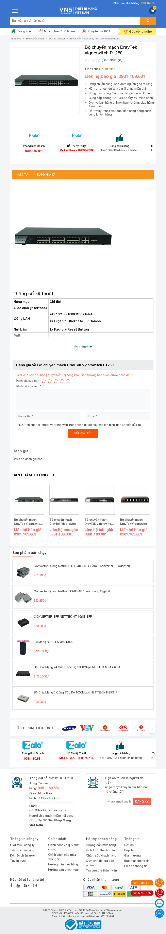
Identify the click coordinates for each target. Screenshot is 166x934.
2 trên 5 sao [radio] (49, 380)
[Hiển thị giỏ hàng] (152, 13)
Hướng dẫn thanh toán (63, 869)
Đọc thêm (81, 347)
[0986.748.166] (159, 893)
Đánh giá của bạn (27, 380)
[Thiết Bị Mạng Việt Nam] (78, 10)
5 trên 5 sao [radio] (68, 380)
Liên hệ (129, 845)
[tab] (23, 174)
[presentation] (58, 728)
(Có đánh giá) (112, 60)
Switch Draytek (57, 38)
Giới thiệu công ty (22, 845)
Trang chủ (24, 31)
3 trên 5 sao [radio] (55, 380)
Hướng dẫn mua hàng (63, 864)
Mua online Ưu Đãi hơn (59, 31)
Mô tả (23, 174)
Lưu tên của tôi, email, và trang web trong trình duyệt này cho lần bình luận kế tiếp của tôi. (80, 424)
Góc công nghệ (140, 31)
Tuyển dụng (18, 860)
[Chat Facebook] (159, 913)
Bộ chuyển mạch (35, 38)
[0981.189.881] (159, 882)
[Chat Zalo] (159, 903)
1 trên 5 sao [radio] (43, 380)
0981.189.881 (148, 3)
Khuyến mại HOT (99, 31)
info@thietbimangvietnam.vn (48, 810)
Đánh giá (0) (46, 174)
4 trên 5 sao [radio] (62, 380)
